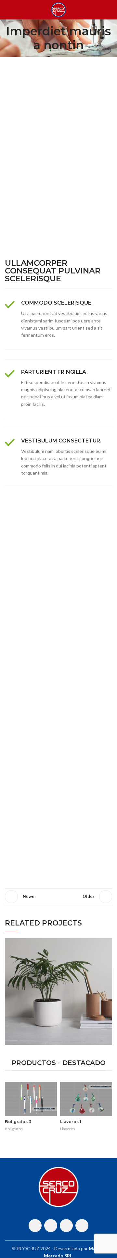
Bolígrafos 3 (18, 1121)
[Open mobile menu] (7, 9)
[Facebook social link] (35, 1225)
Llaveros (67, 1128)
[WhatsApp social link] (66, 1225)
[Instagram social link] (50, 1225)
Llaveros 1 (70, 1121)
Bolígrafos (14, 1128)
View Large (107, 943)
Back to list (58, 896)
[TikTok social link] (81, 1225)
